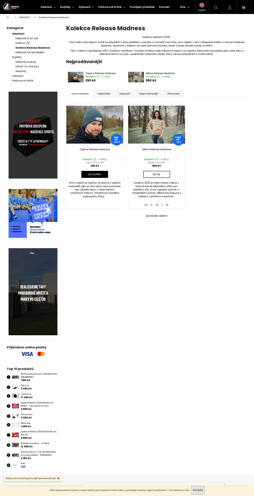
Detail (156, 174)
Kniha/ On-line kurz (27, 66)
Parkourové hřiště (22, 80)
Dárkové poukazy (26, 62)
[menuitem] (48, 7)
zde (187, 490)
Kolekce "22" (23, 43)
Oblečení (18, 34)
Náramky (21, 71)
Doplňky (17, 57)
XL (167, 205)
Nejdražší (124, 93)
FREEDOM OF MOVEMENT (30, 52)
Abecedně (173, 93)
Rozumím (198, 490)
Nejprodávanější (148, 93)
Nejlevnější (104, 93)
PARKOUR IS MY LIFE (27, 38)
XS (146, 205)
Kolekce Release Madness (33, 47)
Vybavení (17, 76)
